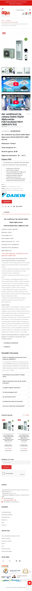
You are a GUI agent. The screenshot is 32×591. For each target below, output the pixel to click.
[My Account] (23, 14)
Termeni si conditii (7, 541)
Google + (11, 206)
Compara (20, 206)
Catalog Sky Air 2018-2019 (12, 168)
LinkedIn (8, 206)
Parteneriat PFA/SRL (7, 514)
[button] (3, 49)
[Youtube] (19, 561)
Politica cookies (6, 538)
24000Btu (7, 188)
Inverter (12, 190)
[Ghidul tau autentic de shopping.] (5, 565)
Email (14, 206)
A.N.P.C (3, 543)
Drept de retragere (7, 551)
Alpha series (17, 188)
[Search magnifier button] (30, 10)
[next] (30, 114)
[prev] (27, 114)
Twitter (5, 206)
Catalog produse (6, 512)
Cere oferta (9, 450)
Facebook (3, 206)
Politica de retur (6, 549)
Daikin (21, 188)
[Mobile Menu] (2, 8)
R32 (15, 190)
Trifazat (21, 190)
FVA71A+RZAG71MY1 (6, 190)
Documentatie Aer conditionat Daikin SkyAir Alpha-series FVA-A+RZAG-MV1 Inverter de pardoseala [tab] (15, 163)
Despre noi (4, 520)
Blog (3, 522)
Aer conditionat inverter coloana (13, 186)
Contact (4, 525)
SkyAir (17, 190)
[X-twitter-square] (6, 561)
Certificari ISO (5, 517)
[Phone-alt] (13, 561)
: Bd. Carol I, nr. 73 (9, 493)
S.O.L (3, 546)
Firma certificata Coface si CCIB (10, 536)
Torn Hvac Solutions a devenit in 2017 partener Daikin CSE (15, 254)
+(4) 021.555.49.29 (21, 2)
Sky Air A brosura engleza (12, 170)
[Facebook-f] (3, 561)
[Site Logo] (6, 13)
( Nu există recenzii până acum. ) (15, 126)
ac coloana (12, 188)
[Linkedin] (16, 561)
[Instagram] (9, 561)
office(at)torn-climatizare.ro (16, 3)
